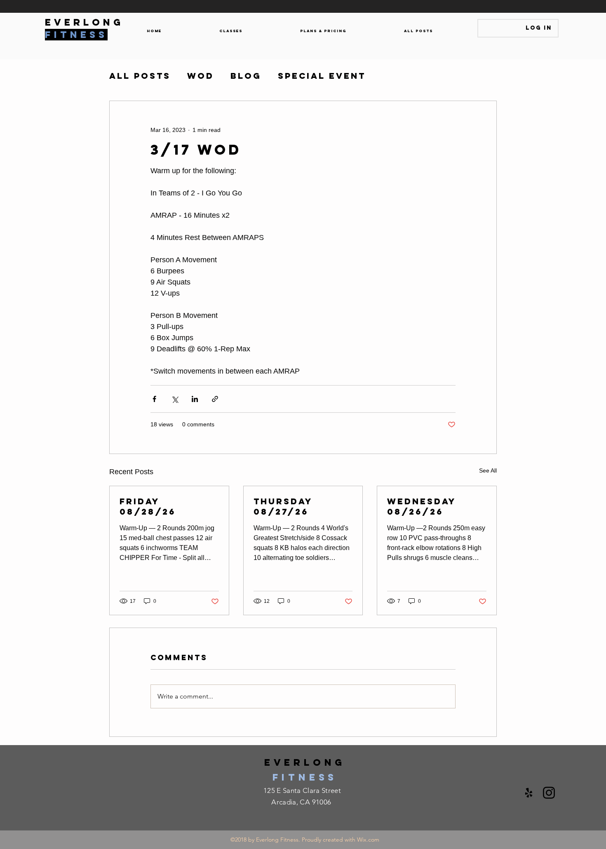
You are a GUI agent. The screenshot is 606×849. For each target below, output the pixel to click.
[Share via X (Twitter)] (175, 399)
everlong (304, 762)
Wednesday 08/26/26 (421, 506)
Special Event (322, 75)
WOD (200, 75)
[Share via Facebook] (154, 399)
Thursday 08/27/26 (283, 506)
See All (488, 470)
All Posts (140, 75)
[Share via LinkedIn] (195, 399)
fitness (304, 777)
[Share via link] (215, 399)
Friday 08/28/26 (148, 506)
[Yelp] (529, 793)
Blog (245, 75)
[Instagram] (549, 793)
